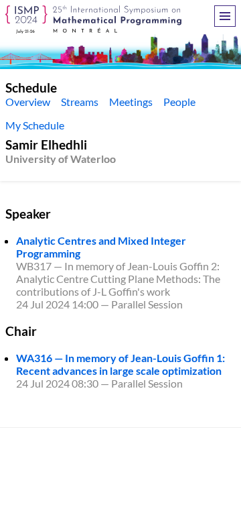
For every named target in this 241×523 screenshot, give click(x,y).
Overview (27, 101)
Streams (79, 101)
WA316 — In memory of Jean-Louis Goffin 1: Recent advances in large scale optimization (120, 364)
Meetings (131, 101)
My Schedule (34, 125)
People (179, 101)
